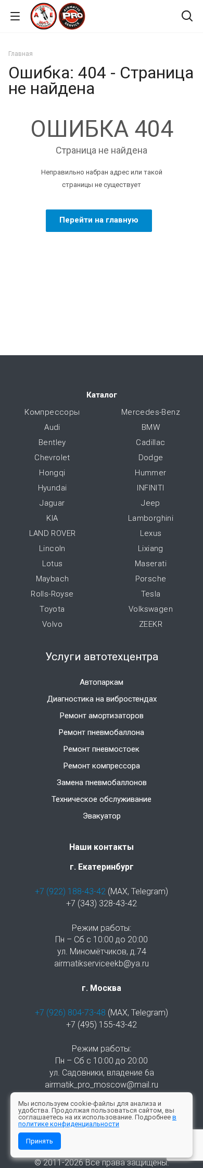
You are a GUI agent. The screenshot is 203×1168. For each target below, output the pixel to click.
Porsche (151, 578)
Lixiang (150, 548)
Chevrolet (52, 457)
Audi (52, 427)
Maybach (52, 578)
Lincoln (52, 548)
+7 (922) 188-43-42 (70, 891)
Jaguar (52, 503)
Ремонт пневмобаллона (101, 732)
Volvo (52, 624)
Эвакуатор (102, 816)
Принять (39, 1141)
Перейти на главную (98, 220)
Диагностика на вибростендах (102, 699)
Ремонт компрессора (102, 765)
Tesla (151, 594)
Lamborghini (150, 518)
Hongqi (52, 472)
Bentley (52, 442)
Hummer (150, 472)
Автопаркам (101, 682)
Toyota (52, 609)
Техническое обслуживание (101, 799)
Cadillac (150, 442)
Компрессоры (52, 412)
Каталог (101, 395)
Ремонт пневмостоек (101, 749)
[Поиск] (187, 16)
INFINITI (150, 488)
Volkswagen (151, 609)
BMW (151, 427)
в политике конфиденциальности (97, 1120)
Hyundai (52, 488)
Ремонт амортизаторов (102, 715)
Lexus (151, 533)
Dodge (150, 457)
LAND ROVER (52, 533)
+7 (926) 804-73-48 (70, 1013)
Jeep (150, 503)
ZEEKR (150, 624)
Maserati (151, 563)
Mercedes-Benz (150, 412)
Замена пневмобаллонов (102, 782)
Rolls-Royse (52, 594)
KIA (52, 518)
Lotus (52, 563)
